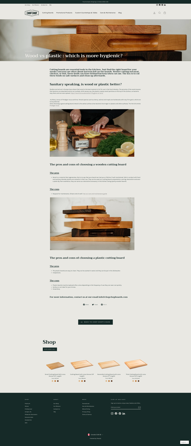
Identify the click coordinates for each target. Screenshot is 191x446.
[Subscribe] (139, 407)
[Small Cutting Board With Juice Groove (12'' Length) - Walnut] (58, 381)
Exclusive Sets (29, 417)
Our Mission (35, 5)
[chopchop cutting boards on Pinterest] (120, 413)
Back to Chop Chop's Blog (97, 322)
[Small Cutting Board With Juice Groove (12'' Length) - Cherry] (55, 381)
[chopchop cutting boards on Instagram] (112, 413)
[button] (184, 442)
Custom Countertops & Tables (86, 13)
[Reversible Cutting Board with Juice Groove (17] (106, 381)
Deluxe (27, 406)
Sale (26, 422)
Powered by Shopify (95, 438)
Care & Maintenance (107, 13)
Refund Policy (86, 409)
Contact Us (44, 5)
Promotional (85, 403)
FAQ (50, 5)
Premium (27, 403)
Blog (120, 13)
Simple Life (28, 411)
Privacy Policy (86, 411)
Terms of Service (87, 414)
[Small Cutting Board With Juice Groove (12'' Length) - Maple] (52, 381)
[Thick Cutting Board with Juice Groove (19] (133, 381)
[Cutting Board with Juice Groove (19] (79, 381)
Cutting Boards (47, 13)
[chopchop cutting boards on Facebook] (116, 413)
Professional (28, 409)
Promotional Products (64, 13)
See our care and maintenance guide (95, 194)
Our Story (27, 5)
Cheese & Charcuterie (31, 414)
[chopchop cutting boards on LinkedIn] (124, 413)
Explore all (50, 349)
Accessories (28, 420)
